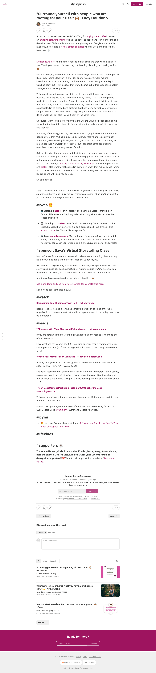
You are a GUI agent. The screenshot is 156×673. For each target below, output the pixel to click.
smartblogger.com (46, 391)
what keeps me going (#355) (47, 610)
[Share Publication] (128, 4)
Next (112, 516)
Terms (85, 657)
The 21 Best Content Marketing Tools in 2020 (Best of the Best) (69, 388)
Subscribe (137, 4)
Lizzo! (58, 211)
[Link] (33, 205)
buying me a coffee (96, 36)
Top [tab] (39, 561)
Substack (66, 668)
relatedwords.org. (59, 236)
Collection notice (95, 657)
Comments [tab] (42, 532)
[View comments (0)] (44, 30)
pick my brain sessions (70, 163)
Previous (45, 516)
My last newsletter (45, 61)
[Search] (123, 4)
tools (43, 167)
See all (41, 622)
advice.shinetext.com (91, 356)
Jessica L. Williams (49, 23)
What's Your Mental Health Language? (56, 356)
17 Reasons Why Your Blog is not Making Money (61, 329)
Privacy (78, 657)
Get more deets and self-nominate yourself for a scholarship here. (70, 284)
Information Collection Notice (77, 499)
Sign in (149, 4)
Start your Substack (72, 662)
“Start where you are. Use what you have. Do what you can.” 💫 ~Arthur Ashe (64, 587)
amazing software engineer (53, 39)
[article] (78, 573)
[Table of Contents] (2, 336)
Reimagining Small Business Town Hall (56, 303)
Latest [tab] (45, 561)
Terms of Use (89, 496)
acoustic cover (48, 230)
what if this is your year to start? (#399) (51, 592)
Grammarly (61, 410)
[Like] (38, 30)
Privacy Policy (95, 499)
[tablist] (46, 532)
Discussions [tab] (54, 561)
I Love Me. (60, 223)
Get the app (89, 662)
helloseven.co (87, 303)
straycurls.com (98, 329)
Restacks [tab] (51, 532)
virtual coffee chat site (72, 46)
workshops (89, 163)
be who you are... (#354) (46, 573)
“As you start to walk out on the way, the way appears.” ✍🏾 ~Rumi (66, 606)
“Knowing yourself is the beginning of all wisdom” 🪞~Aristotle (64, 569)
